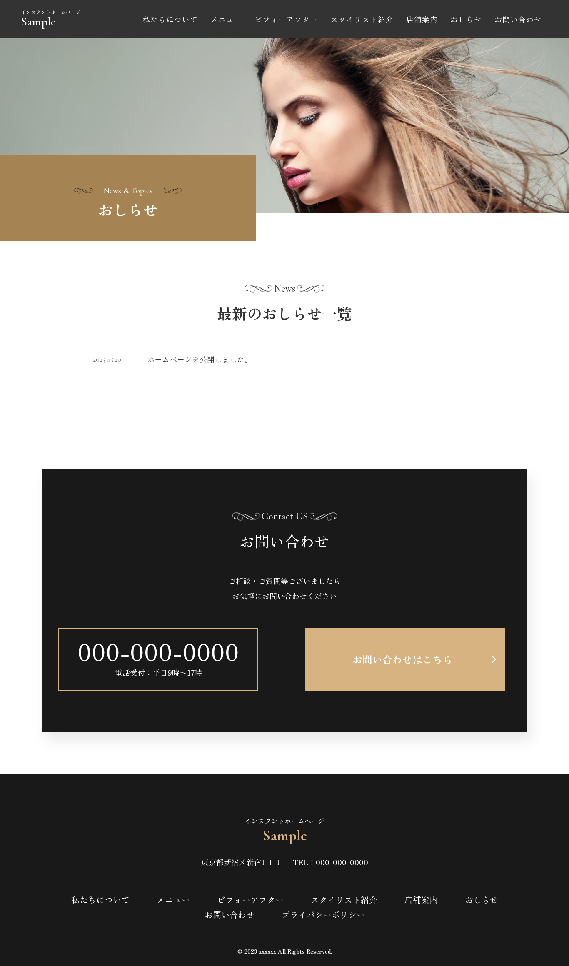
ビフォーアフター (286, 19)
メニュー (226, 19)
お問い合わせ (518, 19)
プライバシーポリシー (323, 915)
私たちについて (170, 19)
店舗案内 (422, 19)
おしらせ (466, 19)
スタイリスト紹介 (362, 19)
